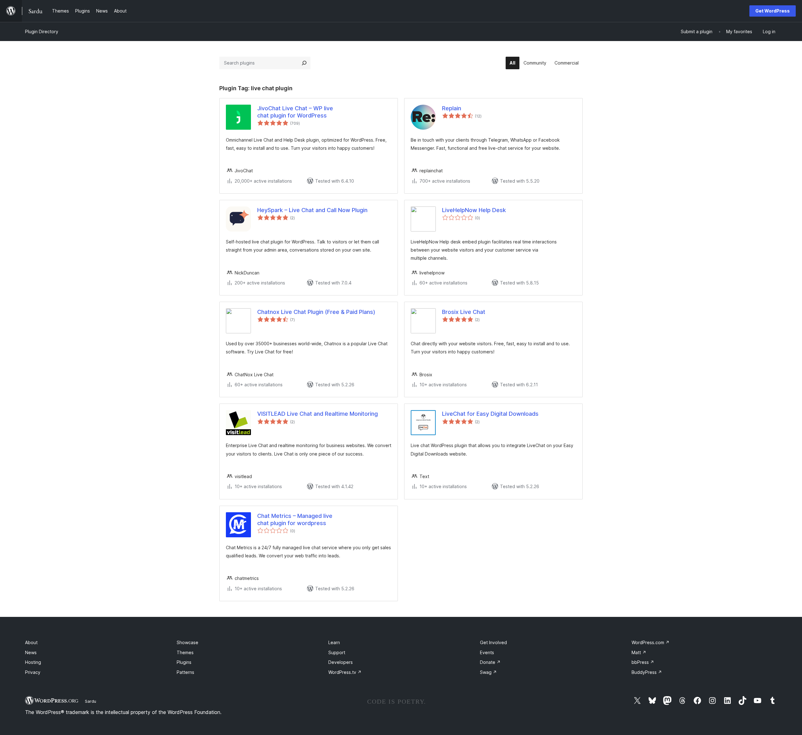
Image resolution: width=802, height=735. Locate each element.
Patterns (185, 672)
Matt (639, 652)
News (31, 652)
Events (487, 652)
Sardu (90, 701)
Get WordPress (772, 10)
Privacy (32, 672)
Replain (451, 108)
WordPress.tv (345, 672)
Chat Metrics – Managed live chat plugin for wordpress (294, 519)
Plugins (184, 662)
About (31, 642)
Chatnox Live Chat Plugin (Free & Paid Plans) (316, 312)
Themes (185, 652)
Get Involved (493, 642)
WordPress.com (650, 642)
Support (336, 652)
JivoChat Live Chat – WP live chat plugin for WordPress (295, 112)
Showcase (187, 642)
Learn (334, 642)
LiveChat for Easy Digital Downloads (490, 413)
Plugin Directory (41, 31)
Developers (340, 662)
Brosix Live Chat (463, 312)
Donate (490, 662)
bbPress (643, 662)
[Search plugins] (304, 63)
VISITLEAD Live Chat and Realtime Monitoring (317, 413)
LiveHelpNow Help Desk (474, 210)
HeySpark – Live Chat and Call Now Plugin (312, 210)
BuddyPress (647, 672)
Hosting (33, 662)
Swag (488, 672)
